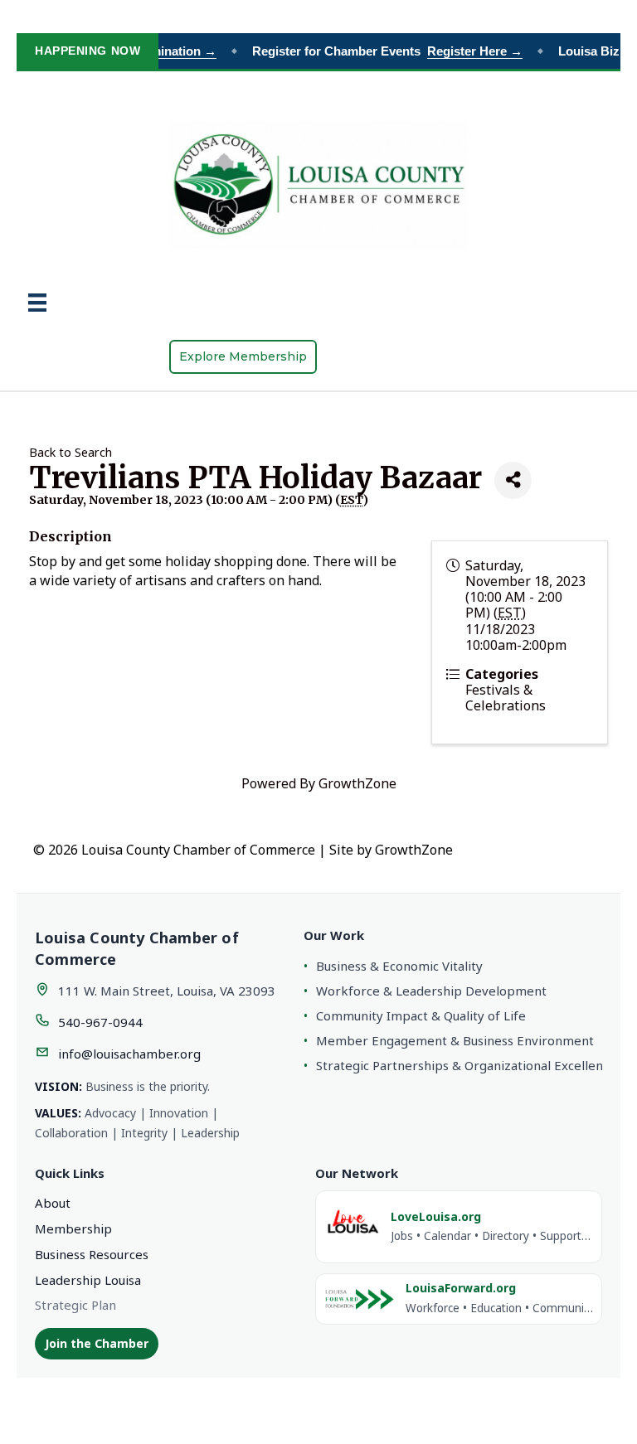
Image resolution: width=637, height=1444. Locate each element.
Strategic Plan (75, 1304)
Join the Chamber (96, 1343)
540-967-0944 (100, 1022)
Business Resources (91, 1254)
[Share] (513, 480)
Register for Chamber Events (381, 51)
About (53, 1202)
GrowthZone (357, 783)
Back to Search (70, 452)
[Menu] (37, 302)
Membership (73, 1228)
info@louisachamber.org (129, 1053)
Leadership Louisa (88, 1280)
